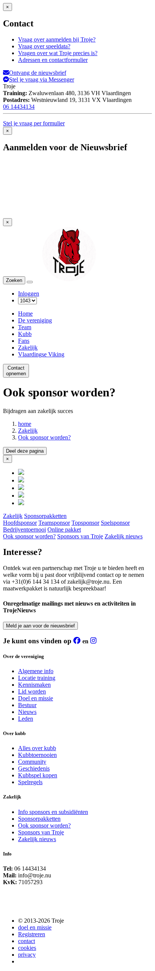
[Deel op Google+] (21, 488)
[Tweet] (21, 480)
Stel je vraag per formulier (34, 123)
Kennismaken (34, 684)
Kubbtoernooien (37, 755)
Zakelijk (28, 347)
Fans (23, 341)
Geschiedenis (34, 768)
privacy (27, 954)
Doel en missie (35, 698)
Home (25, 313)
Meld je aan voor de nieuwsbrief (40, 626)
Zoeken (14, 280)
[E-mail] (21, 503)
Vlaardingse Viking (41, 354)
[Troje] (69, 280)
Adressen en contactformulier (53, 60)
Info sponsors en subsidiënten (53, 812)
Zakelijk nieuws (124, 536)
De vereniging (35, 320)
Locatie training (36, 678)
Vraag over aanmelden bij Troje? (57, 39)
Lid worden (32, 691)
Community (32, 761)
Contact (16, 370)
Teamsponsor (54, 522)
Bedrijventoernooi (24, 529)
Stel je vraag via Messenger (41, 79)
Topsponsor (85, 522)
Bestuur (27, 705)
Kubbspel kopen (37, 775)
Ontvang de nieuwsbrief (37, 72)
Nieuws (27, 712)
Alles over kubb (37, 748)
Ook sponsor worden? (44, 437)
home (24, 424)
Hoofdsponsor (20, 522)
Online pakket (64, 529)
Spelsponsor (115, 522)
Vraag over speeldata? (44, 46)
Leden (25, 718)
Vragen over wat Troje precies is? (57, 53)
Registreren (31, 934)
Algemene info (35, 671)
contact (26, 941)
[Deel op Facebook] (21, 473)
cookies (27, 948)
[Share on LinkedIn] (21, 495)
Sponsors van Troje (80, 536)
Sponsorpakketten (45, 516)
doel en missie (35, 927)
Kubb (25, 334)
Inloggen (28, 293)
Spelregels (30, 782)
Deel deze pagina (25, 451)
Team (24, 327)
